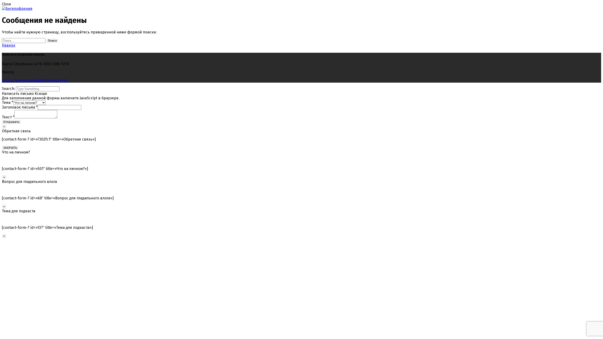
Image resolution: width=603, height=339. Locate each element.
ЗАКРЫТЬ (10, 148)
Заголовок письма (20, 107)
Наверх (8, 45)
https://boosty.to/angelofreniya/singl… (36, 80)
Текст (8, 117)
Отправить (11, 122)
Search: (9, 88)
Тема (7, 102)
